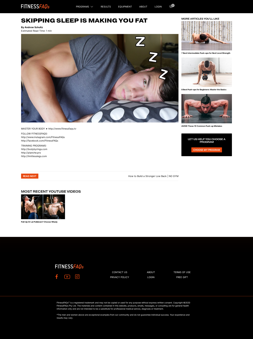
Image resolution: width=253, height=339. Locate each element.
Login (158, 6)
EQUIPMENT (125, 6)
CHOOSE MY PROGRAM (206, 149)
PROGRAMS (82, 6)
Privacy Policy (119, 277)
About (143, 6)
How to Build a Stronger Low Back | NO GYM (153, 176)
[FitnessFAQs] (35, 6)
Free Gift (182, 277)
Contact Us (119, 272)
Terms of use (182, 272)
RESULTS (106, 6)
